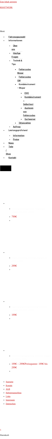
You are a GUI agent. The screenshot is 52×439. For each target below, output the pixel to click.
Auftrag (16, 127)
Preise (16, 139)
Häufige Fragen (16, 55)
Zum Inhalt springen (8, 2)
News (11, 143)
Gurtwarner (30, 119)
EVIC (27, 93)
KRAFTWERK (6, 7)
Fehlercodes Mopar (24, 71)
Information (18, 135)
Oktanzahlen (25, 123)
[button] (5, 31)
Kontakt (12, 158)
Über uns (14, 47)
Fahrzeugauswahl (17, 37)
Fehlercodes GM (24, 79)
